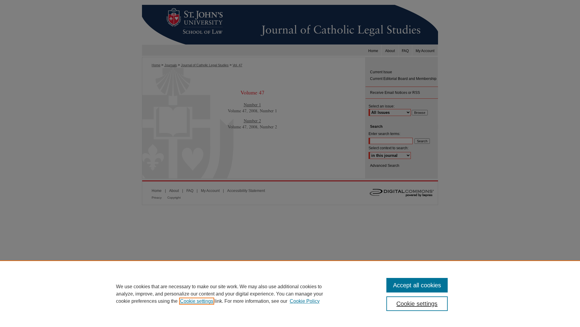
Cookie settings (196, 301)
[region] (290, 293)
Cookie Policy (305, 301)
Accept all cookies (417, 285)
